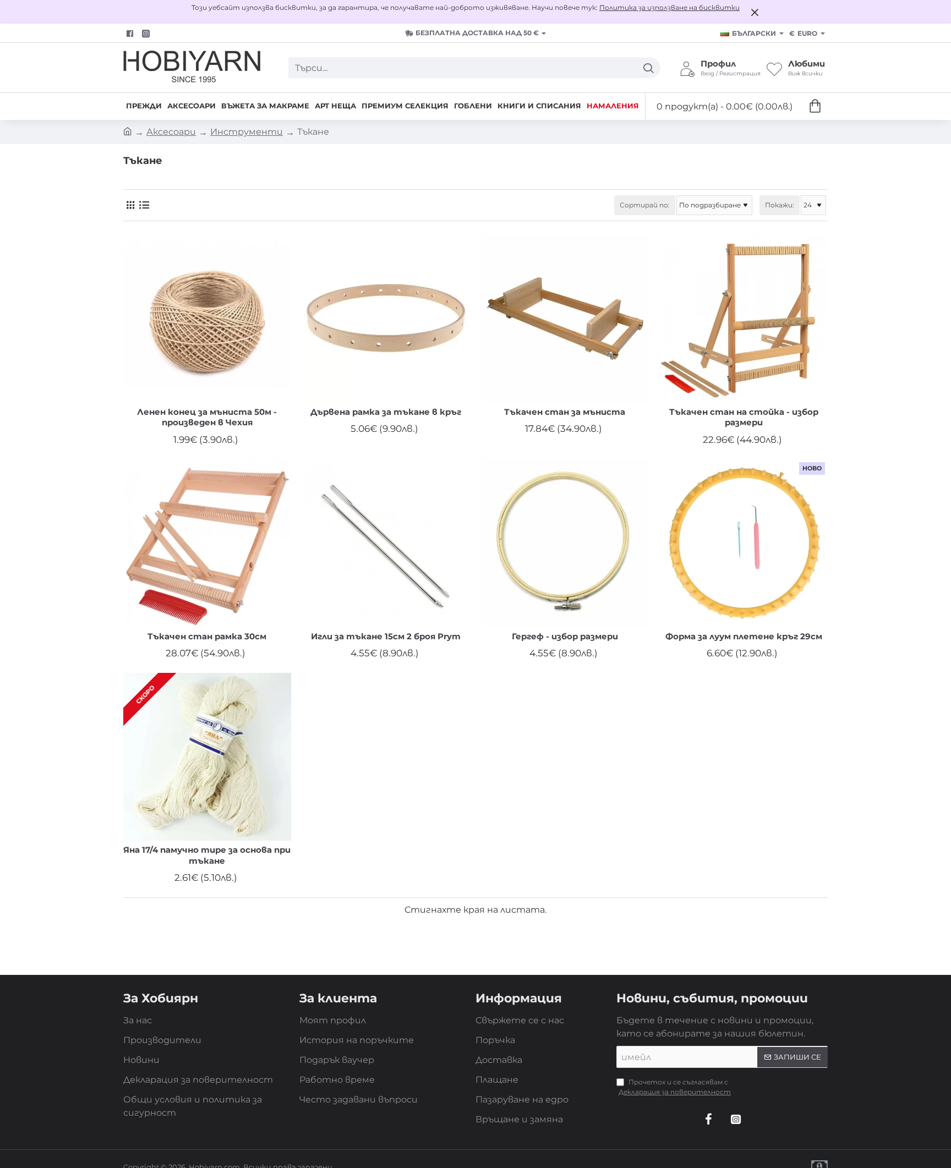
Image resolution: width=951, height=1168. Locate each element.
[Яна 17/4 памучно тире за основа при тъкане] (207, 757)
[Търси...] (648, 67)
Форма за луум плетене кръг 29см (743, 636)
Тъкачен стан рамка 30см (206, 636)
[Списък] (144, 205)
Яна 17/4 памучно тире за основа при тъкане (207, 855)
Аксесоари (171, 132)
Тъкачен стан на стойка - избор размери (743, 417)
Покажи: (779, 205)
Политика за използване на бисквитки (669, 7)
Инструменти (246, 132)
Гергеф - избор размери (565, 636)
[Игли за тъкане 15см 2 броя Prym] (386, 543)
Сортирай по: (645, 205)
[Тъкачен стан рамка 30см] (207, 543)
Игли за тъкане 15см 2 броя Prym (386, 636)
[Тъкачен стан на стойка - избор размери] (744, 319)
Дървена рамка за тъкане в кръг (385, 412)
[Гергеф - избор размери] (565, 543)
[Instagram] (736, 1119)
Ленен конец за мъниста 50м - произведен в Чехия (207, 417)
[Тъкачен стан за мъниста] (565, 319)
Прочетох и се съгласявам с (675, 1087)
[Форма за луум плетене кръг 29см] (744, 543)
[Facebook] (131, 33)
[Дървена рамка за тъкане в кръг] (386, 319)
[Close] (754, 12)
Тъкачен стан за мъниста (564, 412)
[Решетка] (130, 205)
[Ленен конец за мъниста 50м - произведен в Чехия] (207, 319)
